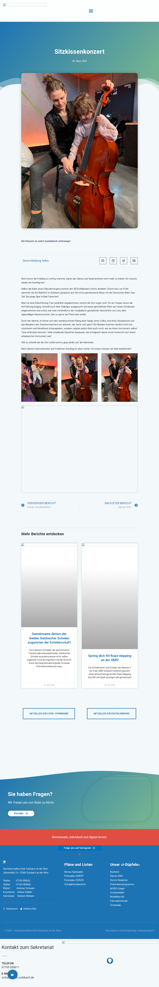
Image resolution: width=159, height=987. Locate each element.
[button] (91, 10)
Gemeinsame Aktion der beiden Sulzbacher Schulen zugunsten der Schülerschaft (49, 638)
